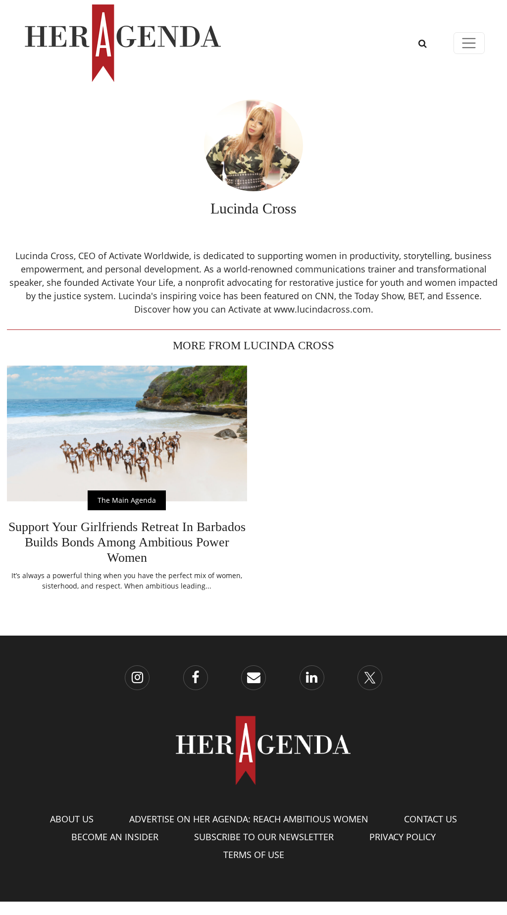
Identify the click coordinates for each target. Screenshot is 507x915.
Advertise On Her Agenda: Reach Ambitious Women (248, 819)
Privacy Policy (402, 837)
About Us (72, 819)
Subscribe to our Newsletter (264, 837)
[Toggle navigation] (469, 43)
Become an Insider (114, 837)
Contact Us (430, 819)
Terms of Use (253, 855)
